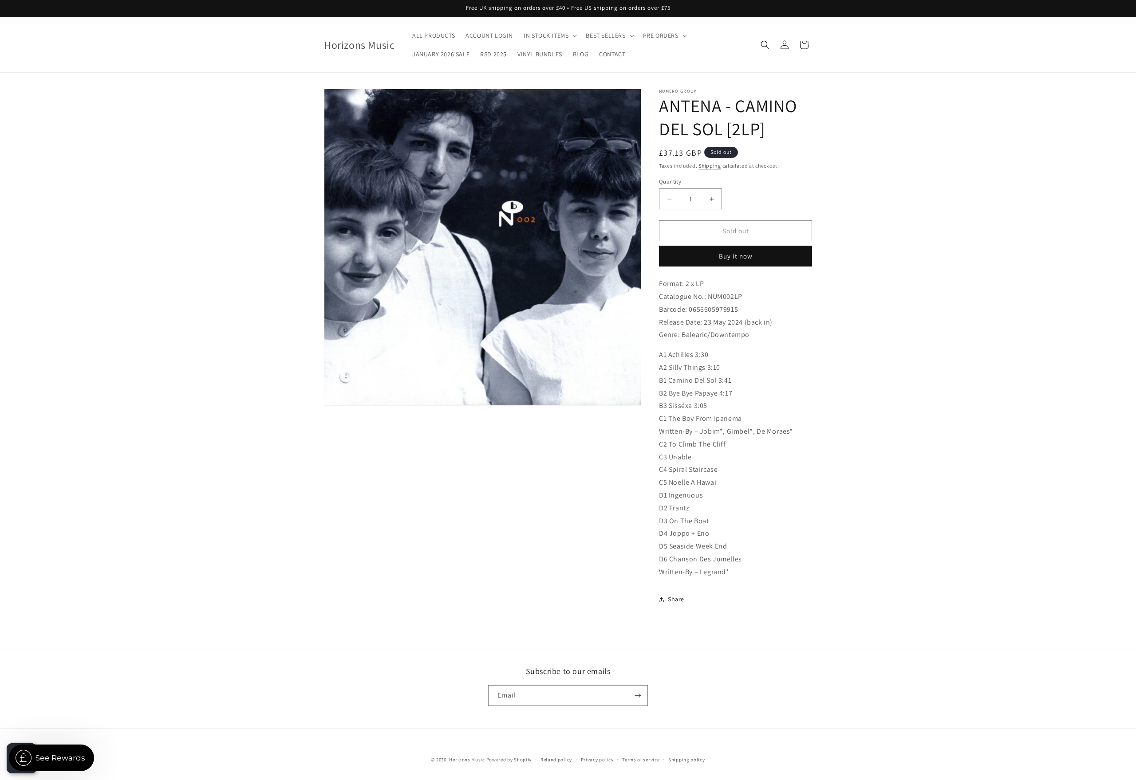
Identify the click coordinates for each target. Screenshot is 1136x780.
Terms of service (640, 759)
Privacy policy (597, 759)
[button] (549, 35)
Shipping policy (686, 759)
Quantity (670, 181)
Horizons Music (467, 759)
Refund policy (556, 759)
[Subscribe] (637, 695)
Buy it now (736, 256)
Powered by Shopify (509, 759)
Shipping (709, 165)
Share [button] (676, 599)
